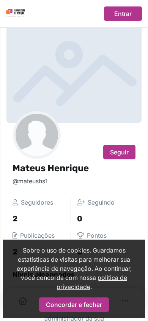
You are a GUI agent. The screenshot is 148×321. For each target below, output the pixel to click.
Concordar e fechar (74, 304)
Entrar (123, 13)
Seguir (119, 152)
